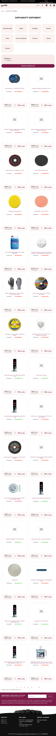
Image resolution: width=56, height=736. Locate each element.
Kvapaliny (34, 28)
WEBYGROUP (45, 734)
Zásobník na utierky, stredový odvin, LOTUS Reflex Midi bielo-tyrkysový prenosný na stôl (41, 662)
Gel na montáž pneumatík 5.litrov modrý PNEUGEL (14, 253)
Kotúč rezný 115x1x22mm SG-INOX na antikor (14, 335)
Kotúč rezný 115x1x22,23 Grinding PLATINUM (41, 294)
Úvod (2, 11)
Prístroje (35, 38)
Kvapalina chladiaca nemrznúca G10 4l (41, 88)
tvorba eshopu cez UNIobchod (23, 734)
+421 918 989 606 (31, 0)
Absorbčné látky (7, 28)
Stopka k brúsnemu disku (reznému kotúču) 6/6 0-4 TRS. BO (14, 130)
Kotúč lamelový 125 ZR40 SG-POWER (14, 88)
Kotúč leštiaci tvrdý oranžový (41, 211)
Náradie (48, 28)
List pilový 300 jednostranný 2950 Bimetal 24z (41, 580)
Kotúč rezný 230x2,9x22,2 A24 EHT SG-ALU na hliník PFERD (15, 498)
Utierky (48, 38)
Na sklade (9, 60)
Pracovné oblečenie (21, 38)
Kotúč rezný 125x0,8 (41, 375)
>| (39, 687)
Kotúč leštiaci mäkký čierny (41, 170)
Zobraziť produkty (28, 66)
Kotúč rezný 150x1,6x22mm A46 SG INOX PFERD (14, 457)
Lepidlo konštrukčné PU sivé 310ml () (15, 539)
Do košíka (22, 105)
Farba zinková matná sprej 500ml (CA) (41, 498)
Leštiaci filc (14, 580)
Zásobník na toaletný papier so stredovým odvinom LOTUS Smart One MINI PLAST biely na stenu (41, 253)
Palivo (7, 38)
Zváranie (7, 48)
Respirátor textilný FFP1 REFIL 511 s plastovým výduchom (41, 334)
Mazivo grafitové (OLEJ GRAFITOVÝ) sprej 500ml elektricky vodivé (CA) (14, 662)
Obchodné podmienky (42, 720)
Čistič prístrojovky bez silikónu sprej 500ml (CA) (14, 375)
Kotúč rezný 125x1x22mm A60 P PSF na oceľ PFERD (41, 416)
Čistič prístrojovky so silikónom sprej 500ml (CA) (14, 416)
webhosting (33, 734)
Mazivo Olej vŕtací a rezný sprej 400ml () (41, 539)
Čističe (21, 28)
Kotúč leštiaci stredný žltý (14, 211)
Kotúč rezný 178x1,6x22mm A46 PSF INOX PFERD (41, 457)
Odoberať (50, 696)
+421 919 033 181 (13, 0)
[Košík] (50, 5)
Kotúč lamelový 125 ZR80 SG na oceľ (15, 170)
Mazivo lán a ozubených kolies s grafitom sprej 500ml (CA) (15, 621)
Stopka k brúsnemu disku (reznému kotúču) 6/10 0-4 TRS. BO (41, 130)
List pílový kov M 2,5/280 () (41, 621)
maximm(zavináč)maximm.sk (46, 2)
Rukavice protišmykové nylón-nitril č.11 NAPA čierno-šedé (14, 294)
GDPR (38, 721)
